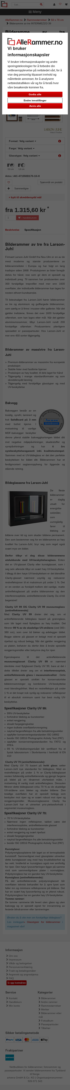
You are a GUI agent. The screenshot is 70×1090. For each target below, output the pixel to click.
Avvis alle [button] (35, 106)
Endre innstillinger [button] (35, 100)
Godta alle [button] (35, 94)
